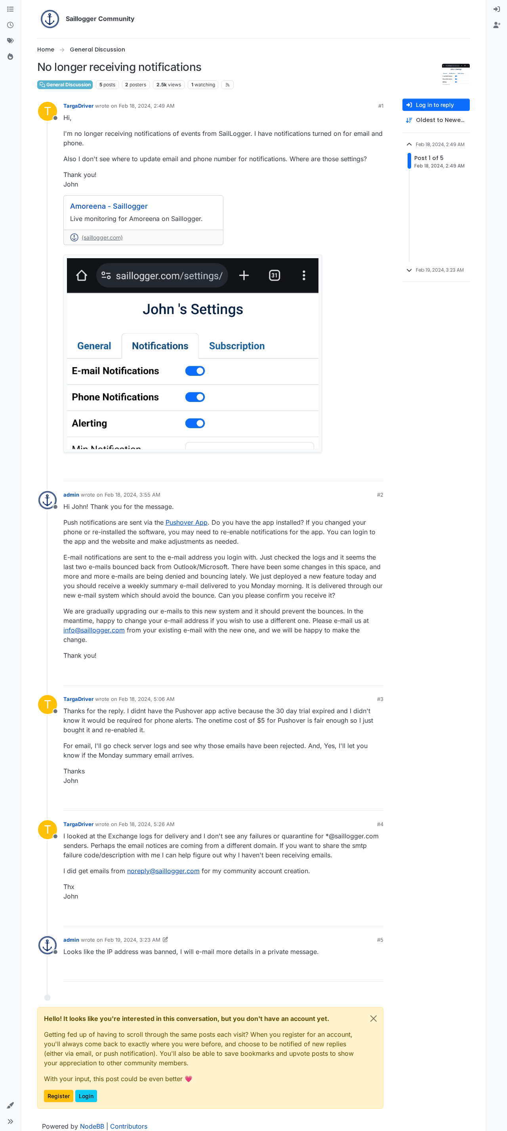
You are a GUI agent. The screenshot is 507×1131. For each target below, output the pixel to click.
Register (59, 1096)
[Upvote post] (334, 471)
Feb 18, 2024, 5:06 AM (147, 699)
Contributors (128, 1126)
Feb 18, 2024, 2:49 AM (147, 106)
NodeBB (92, 1126)
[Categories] (10, 9)
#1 (380, 106)
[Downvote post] (361, 471)
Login (86, 1096)
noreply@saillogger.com (163, 871)
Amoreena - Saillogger (109, 206)
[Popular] (10, 57)
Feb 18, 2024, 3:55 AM (132, 494)
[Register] (497, 25)
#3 (380, 699)
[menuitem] (497, 9)
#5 (380, 940)
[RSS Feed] (227, 84)
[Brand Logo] (49, 19)
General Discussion (68, 85)
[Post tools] (377, 471)
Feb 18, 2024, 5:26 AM (147, 824)
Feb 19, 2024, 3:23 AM (132, 940)
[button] (10, 1105)
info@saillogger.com (94, 630)
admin (71, 494)
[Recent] (10, 25)
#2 (380, 494)
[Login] (497, 9)
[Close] (373, 1018)
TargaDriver (78, 106)
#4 (380, 824)
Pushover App (187, 522)
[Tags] (10, 41)
